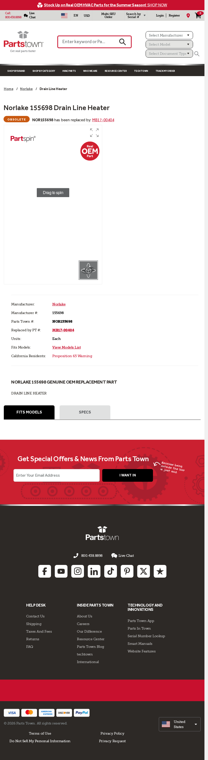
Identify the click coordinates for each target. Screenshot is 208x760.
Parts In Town (139, 628)
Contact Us (35, 616)
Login (160, 15)
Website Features (141, 651)
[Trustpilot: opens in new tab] (160, 571)
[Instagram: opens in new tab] (77, 571)
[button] (94, 132)
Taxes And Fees (39, 631)
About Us (84, 616)
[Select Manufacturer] (169, 35)
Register (174, 15)
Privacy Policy (112, 733)
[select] (180, 724)
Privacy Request (112, 741)
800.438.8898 (13, 17)
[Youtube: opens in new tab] (61, 571)
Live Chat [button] (126, 556)
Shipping (33, 624)
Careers (83, 624)
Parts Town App (141, 621)
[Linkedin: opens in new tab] (94, 571)
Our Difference (89, 631)
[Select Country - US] (64, 15)
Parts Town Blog (90, 647)
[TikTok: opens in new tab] (110, 571)
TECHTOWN (141, 71)
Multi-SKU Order (108, 15)
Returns (32, 639)
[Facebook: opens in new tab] (44, 571)
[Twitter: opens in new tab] (143, 571)
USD (87, 16)
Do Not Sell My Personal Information (40, 741)
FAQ (29, 647)
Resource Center (116, 71)
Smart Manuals (140, 644)
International (88, 662)
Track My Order (165, 71)
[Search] (197, 54)
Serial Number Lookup (146, 636)
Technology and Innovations (145, 607)
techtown (85, 654)
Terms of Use (40, 733)
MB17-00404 (103, 119)
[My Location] (188, 15)
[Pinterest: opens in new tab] (127, 571)
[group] (53, 192)
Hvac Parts (69, 71)
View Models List (66, 347)
